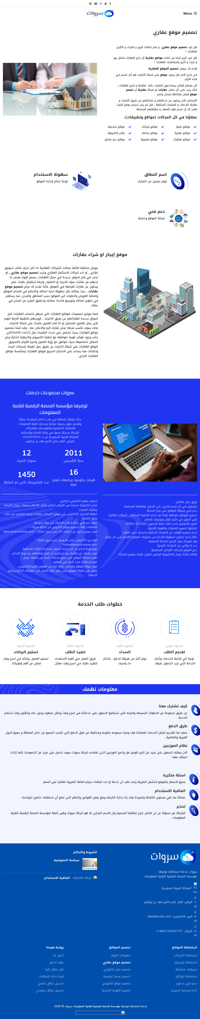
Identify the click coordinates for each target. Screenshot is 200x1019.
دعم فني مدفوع (186, 983)
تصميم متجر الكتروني (116, 969)
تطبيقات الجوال (120, 955)
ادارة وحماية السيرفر (184, 990)
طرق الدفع (57, 962)
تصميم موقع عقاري (116, 962)
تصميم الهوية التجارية (116, 990)
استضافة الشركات (185, 955)
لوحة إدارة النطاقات (51, 976)
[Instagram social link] (100, 3)
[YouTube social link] (95, 3)
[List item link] (150, 916)
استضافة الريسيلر (186, 962)
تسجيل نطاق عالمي (51, 983)
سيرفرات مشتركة (186, 969)
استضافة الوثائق (186, 976)
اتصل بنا (58, 955)
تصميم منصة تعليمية (116, 976)
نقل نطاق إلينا (54, 969)
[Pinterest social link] (90, 3)
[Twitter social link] (105, 3)
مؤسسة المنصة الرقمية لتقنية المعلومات (96, 1006)
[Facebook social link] (110, 3)
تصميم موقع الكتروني (116, 983)
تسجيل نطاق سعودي (50, 990)
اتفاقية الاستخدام (57, 878)
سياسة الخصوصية (66, 860)
